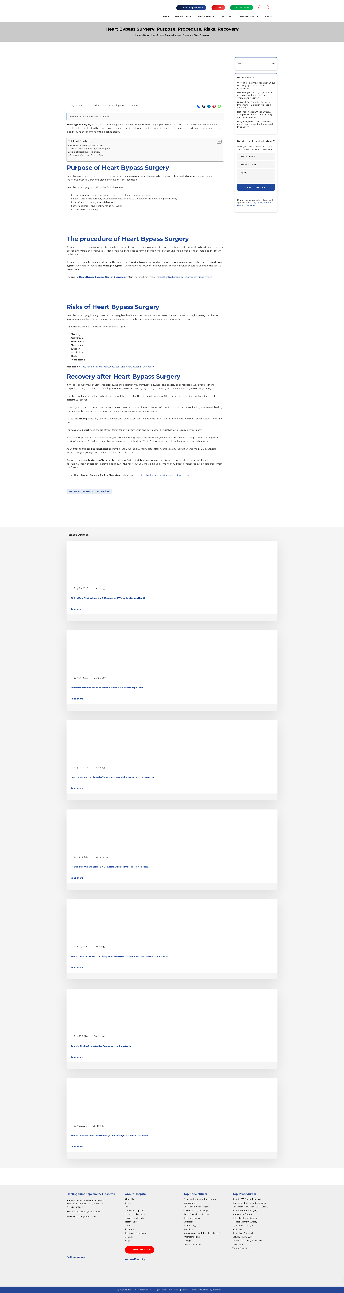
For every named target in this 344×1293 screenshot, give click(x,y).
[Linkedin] (209, 106)
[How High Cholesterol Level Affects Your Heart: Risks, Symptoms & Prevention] (95, 742)
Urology (187, 1240)
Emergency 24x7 (142, 1249)
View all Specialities (192, 1244)
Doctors (226, 16)
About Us (129, 1199)
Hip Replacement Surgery (244, 1222)
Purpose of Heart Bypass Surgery (86, 145)
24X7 (220, 7)
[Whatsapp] (220, 106)
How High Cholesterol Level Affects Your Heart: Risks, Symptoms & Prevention (112, 777)
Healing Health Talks (134, 1218)
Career (128, 1225)
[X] (204, 106)
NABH (264, 7)
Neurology (188, 1229)
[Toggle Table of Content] (218, 141)
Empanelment (248, 16)
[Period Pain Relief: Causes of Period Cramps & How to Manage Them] (95, 652)
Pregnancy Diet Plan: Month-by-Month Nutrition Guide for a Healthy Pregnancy (256, 124)
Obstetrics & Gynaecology (195, 1210)
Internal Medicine (191, 1237)
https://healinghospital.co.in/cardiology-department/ (184, 277)
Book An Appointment (193, 7)
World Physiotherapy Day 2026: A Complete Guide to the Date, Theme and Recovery (254, 95)
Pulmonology (189, 1225)
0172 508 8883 (243, 7)
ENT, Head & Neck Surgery (196, 1207)
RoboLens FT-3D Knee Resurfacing (249, 1203)
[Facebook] (199, 106)
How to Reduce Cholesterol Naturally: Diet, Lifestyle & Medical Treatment (109, 1135)
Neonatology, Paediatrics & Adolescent (201, 1233)
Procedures (205, 16)
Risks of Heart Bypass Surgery (85, 152)
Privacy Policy (255, 202)
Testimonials (131, 1222)
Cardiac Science (100, 105)
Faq (126, 1207)
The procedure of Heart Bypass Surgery (90, 148)
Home (166, 16)
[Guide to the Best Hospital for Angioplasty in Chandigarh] (95, 1010)
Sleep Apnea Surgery (242, 1214)
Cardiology (115, 105)
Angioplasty (237, 1229)
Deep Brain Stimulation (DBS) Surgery (250, 1207)
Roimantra (216, 1290)
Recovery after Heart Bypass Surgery (88, 155)
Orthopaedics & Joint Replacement (199, 1199)
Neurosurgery (189, 1203)
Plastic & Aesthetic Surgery (196, 1214)
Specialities (182, 16)
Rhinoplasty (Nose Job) (243, 1233)
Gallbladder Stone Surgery (244, 1218)
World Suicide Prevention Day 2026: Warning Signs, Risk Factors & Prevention (256, 85)
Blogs (268, 16)
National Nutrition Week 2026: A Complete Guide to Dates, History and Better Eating (254, 114)
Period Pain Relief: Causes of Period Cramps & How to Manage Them (107, 687)
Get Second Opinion (134, 1210)
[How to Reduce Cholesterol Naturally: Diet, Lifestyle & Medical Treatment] (95, 1100)
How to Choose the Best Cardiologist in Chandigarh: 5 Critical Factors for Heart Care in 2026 (119, 956)
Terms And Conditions (135, 1233)
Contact (128, 1237)
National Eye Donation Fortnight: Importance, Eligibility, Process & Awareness (254, 105)
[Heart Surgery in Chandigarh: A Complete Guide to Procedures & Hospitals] (95, 831)
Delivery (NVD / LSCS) (242, 1237)
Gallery (128, 1203)
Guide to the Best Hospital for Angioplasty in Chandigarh (101, 1046)
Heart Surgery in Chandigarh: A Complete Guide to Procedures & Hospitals (110, 866)
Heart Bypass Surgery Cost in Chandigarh (89, 491)
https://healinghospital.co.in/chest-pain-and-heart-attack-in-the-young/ (117, 366)
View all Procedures (241, 1248)
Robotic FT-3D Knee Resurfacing (247, 1199)
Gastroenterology (191, 1218)
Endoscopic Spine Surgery (244, 1210)
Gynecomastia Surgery (243, 1225)
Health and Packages (135, 1214)
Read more (77, 609)
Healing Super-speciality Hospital (165, 1290)
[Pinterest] (214, 106)
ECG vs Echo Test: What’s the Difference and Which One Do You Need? (108, 598)
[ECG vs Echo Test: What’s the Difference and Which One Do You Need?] (95, 562)
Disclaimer (251, 205)
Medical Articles (130, 105)
